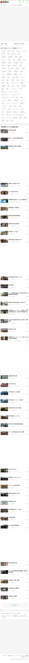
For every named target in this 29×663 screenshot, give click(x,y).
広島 (22, 80)
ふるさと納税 (15, 77)
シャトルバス (15, 103)
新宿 (15, 106)
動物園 (15, 74)
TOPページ (5, 655)
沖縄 (3, 120)
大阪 (3, 80)
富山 (21, 62)
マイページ (14, 655)
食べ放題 (4, 71)
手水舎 (9, 71)
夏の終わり (15, 112)
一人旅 (3, 100)
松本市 (20, 106)
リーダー (19, 2)
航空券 (17, 68)
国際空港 (22, 112)
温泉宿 (22, 103)
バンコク (4, 59)
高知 (18, 85)
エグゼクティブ (5, 97)
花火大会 (15, 65)
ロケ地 (23, 68)
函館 (21, 56)
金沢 (14, 59)
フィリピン (23, 77)
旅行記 (3, 53)
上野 (3, 74)
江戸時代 (4, 68)
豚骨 (7, 83)
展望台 (3, 65)
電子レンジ (4, 91)
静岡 (16, 56)
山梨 (8, 85)
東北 (8, 77)
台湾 (13, 51)
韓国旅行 (4, 56)
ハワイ (8, 103)
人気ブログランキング (4, 2)
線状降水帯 (9, 74)
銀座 (18, 80)
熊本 (9, 59)
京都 (7, 120)
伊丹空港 (23, 85)
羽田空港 (16, 71)
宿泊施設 (10, 56)
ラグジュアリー (14, 83)
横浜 (12, 120)
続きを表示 (14, 605)
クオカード (4, 106)
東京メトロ (9, 114)
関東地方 (8, 112)
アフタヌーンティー (15, 94)
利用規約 (23, 656)
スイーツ (23, 100)
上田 (21, 74)
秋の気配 (16, 62)
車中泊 (18, 51)
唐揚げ (8, 65)
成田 (13, 85)
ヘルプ (27, 656)
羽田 (21, 117)
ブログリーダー (21, 655)
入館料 (19, 59)
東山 (9, 109)
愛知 (21, 97)
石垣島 (3, 77)
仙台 (3, 83)
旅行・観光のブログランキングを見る (11, 613)
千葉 (8, 53)
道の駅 (3, 51)
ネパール (16, 91)
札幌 (3, 103)
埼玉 (10, 91)
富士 (22, 109)
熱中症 (13, 53)
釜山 (3, 114)
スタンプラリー (5, 94)
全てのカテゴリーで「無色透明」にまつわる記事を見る (14, 616)
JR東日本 (16, 100)
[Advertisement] (14, 24)
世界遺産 (4, 62)
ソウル (23, 51)
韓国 (25, 117)
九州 (8, 51)
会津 (3, 117)
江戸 (12, 97)
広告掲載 (26, 655)
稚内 (3, 88)
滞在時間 (15, 117)
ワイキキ (8, 117)
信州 (21, 88)
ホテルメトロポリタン (18, 114)
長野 (21, 65)
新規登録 (10, 655)
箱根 (17, 97)
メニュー (27, 2)
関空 (7, 88)
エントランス (16, 109)
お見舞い (9, 100)
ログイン (23, 2)
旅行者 (9, 62)
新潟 (3, 112)
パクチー (4, 109)
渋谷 (10, 106)
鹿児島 (22, 83)
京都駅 (3, 85)
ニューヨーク (14, 88)
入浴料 (12, 80)
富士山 (19, 53)
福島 (7, 80)
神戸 (24, 59)
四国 (21, 71)
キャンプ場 (10, 68)
